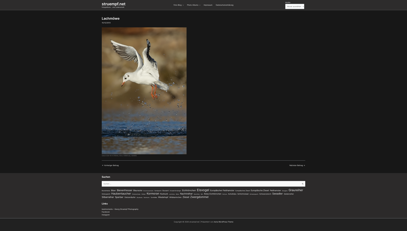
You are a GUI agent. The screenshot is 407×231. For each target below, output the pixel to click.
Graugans (285, 190)
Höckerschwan (136, 194)
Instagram (106, 215)
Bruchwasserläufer (148, 190)
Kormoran (153, 193)
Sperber (119, 197)
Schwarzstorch (265, 194)
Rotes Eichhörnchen (212, 194)
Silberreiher (108, 197)
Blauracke (137, 190)
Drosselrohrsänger (175, 190)
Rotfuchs (224, 194)
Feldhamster (275, 190)
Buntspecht (158, 190)
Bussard (165, 191)
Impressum (208, 5)
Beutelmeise (106, 190)
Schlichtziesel (243, 194)
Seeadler (277, 193)
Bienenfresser (124, 190)
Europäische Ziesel (260, 190)
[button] (183, 5)
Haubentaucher (121, 193)
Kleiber (143, 194)
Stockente (139, 197)
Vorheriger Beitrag (110, 165)
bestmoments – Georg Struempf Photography (120, 209)
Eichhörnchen (189, 190)
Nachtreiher (186, 193)
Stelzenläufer (130, 197)
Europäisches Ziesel (242, 191)
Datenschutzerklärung (224, 5)
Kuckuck (164, 194)
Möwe (177, 194)
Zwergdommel (199, 197)
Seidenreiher (289, 194)
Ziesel (186, 197)
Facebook (106, 212)
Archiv (287, 2)
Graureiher (296, 190)
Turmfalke (154, 197)
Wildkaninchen (175, 197)
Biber (113, 190)
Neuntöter (197, 194)
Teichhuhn (147, 197)
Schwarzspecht (254, 194)
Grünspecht (106, 194)
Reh (202, 194)
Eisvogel (203, 190)
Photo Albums (192, 5)
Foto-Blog (178, 5)
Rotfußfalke (232, 194)
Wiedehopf (163, 197)
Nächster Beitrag (297, 165)
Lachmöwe (172, 194)
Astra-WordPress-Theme (223, 222)
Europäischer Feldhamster (222, 190)
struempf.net (113, 4)
